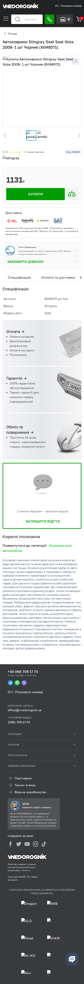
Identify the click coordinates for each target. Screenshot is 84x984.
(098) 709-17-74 (19, 722)
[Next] (77, 135)
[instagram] (35, 843)
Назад (12, 33)
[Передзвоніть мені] (49, 19)
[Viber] (24, 682)
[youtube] (27, 843)
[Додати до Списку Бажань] (75, 61)
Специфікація (19, 277)
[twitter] (18, 843)
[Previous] (7, 135)
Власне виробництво (30, 792)
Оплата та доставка (58, 277)
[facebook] (10, 843)
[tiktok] (44, 843)
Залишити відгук (43, 521)
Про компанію (17, 755)
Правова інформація (21, 765)
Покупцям (15, 734)
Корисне (13, 744)
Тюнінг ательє (25, 785)
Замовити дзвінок (25, 261)
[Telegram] (10, 682)
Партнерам (23, 778)
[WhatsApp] (17, 682)
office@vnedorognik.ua (25, 710)
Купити (35, 194)
